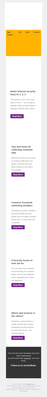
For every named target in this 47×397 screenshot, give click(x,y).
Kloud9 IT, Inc (30, 384)
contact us (27, 358)
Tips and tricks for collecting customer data (22, 149)
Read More (17, 116)
